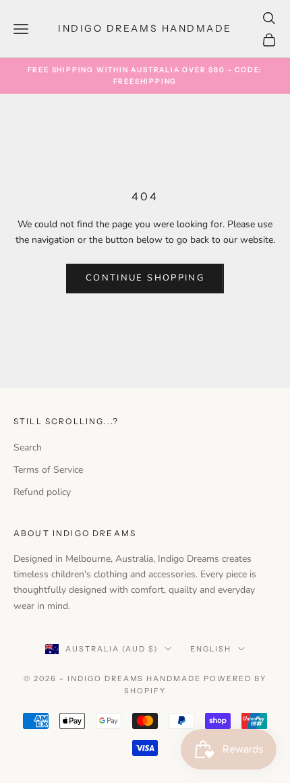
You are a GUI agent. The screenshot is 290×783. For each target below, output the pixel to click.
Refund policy (42, 492)
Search (27, 447)
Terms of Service (48, 469)
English (210, 649)
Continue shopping (145, 278)
